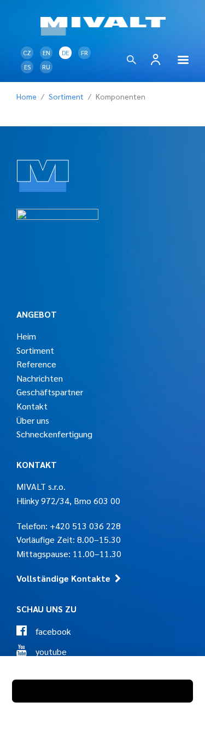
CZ (27, 52)
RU (46, 66)
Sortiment (66, 96)
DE (65, 52)
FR (84, 52)
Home (26, 96)
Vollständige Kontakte (63, 578)
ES (27, 66)
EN (46, 52)
